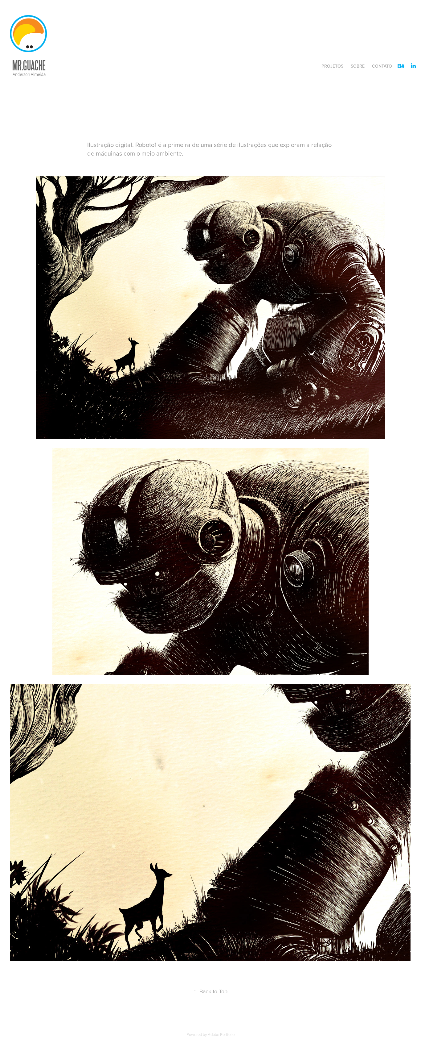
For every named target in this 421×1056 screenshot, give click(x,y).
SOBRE (358, 66)
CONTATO (382, 66)
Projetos (332, 66)
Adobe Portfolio (221, 1034)
